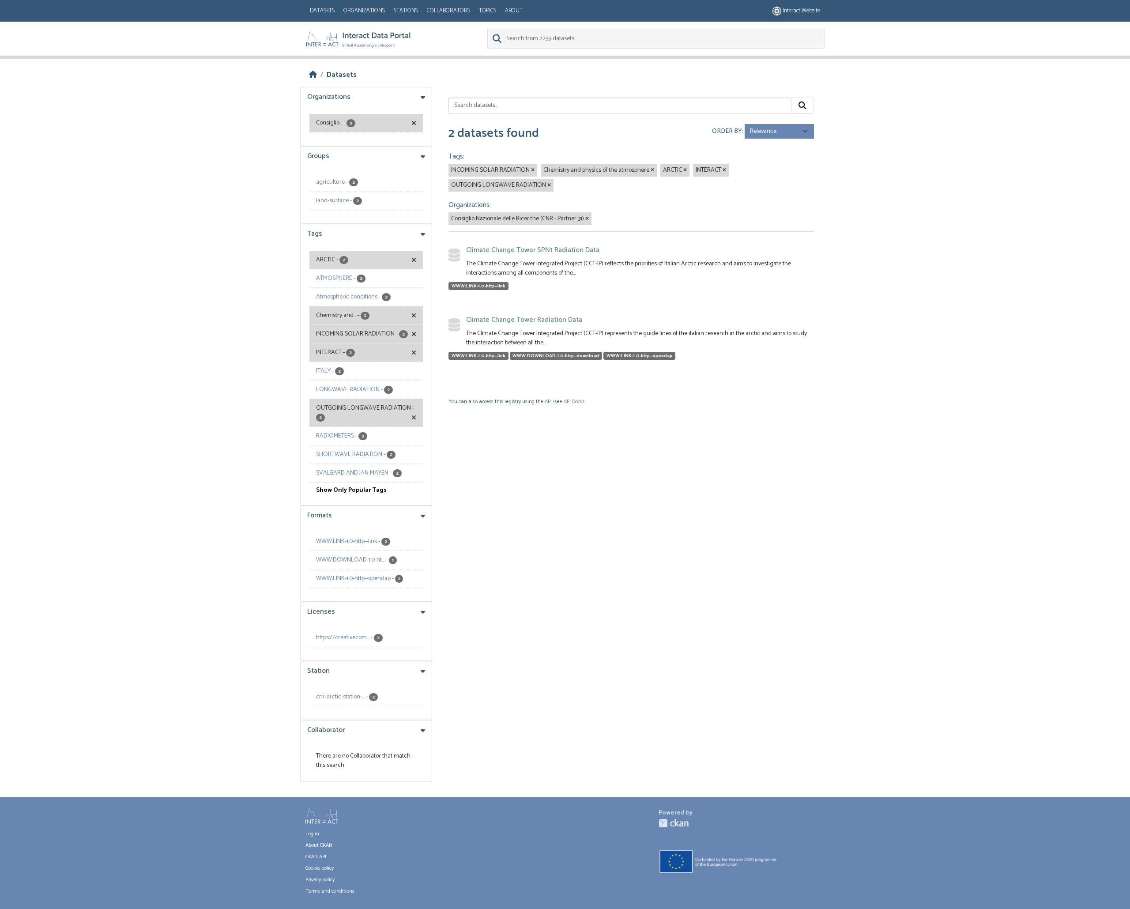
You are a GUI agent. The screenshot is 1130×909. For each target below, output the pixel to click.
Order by (727, 131)
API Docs (573, 401)
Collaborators (448, 10)
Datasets (322, 10)
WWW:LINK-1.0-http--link (478, 286)
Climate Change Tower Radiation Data (524, 320)
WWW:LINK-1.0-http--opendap (639, 356)
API (548, 401)
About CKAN (318, 845)
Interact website (800, 10)
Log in (312, 834)
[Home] (313, 75)
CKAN (674, 823)
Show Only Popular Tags (351, 490)
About (514, 10)
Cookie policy (319, 868)
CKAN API (315, 856)
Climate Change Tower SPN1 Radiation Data (532, 250)
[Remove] (533, 170)
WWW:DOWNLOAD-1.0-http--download (555, 356)
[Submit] (802, 105)
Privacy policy (320, 879)
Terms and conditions (329, 891)
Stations (406, 10)
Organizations (364, 10)
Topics (487, 10)
